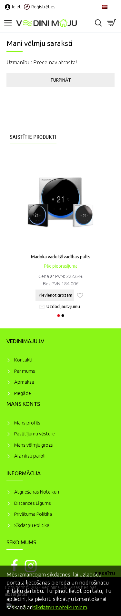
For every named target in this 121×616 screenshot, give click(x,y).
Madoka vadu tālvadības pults (60, 256)
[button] (58, 315)
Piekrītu (105, 573)
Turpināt (60, 80)
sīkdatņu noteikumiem (60, 607)
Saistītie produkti (33, 137)
